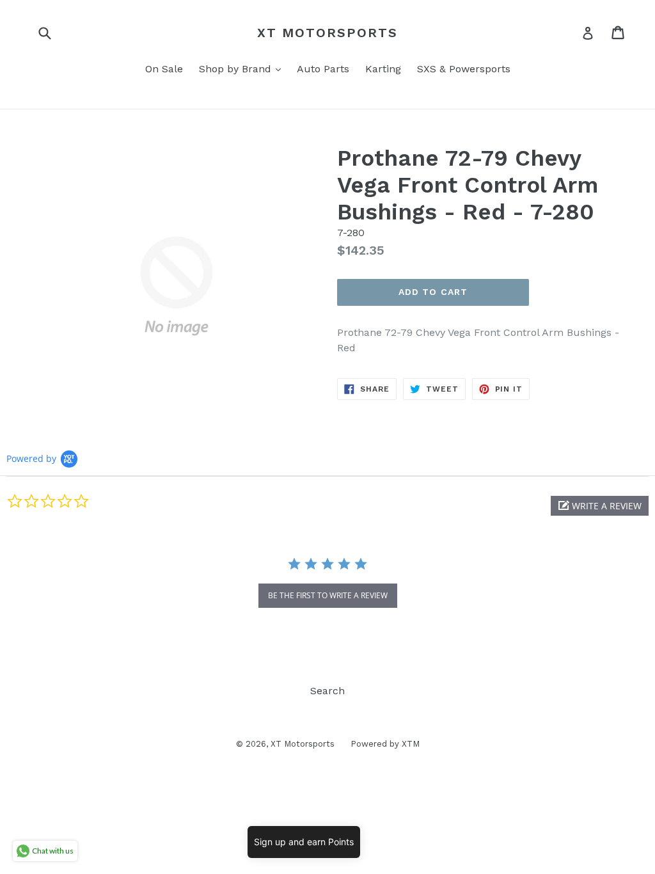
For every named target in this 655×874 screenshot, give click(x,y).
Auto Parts (323, 69)
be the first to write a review (328, 595)
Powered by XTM (385, 744)
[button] (600, 506)
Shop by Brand (243, 68)
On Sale (164, 69)
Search (327, 691)
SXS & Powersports (463, 69)
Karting (383, 69)
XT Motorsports (327, 32)
